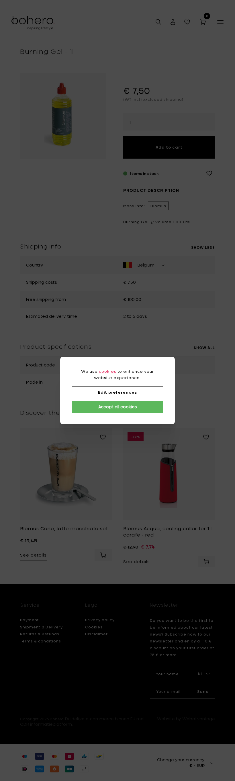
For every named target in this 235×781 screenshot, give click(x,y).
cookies (107, 371)
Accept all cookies (117, 406)
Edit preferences (117, 392)
